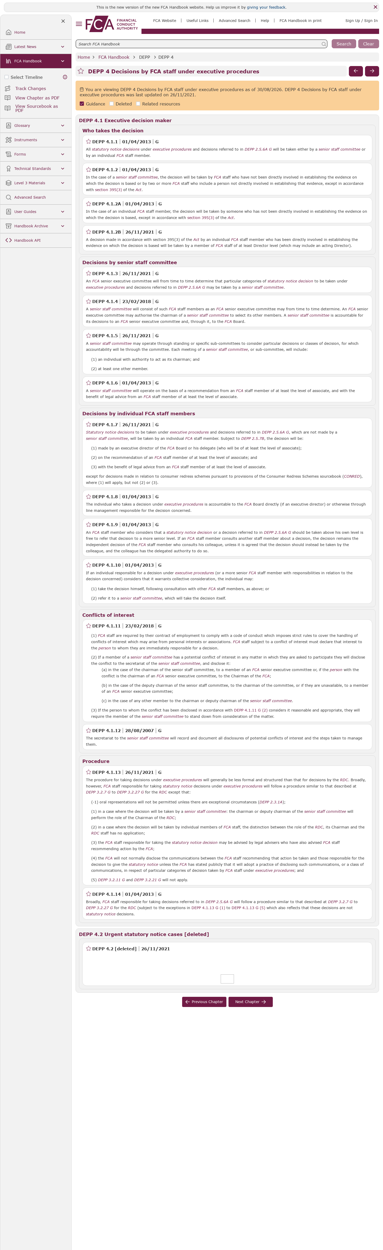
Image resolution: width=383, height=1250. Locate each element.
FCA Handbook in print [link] (301, 20)
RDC (344, 780)
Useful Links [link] (197, 20)
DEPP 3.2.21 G (147, 880)
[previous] (356, 71)
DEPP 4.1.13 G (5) (248, 907)
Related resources (161, 103)
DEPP (145, 57)
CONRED (352, 476)
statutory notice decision (290, 281)
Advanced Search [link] (234, 20)
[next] (372, 71)
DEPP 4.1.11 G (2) (251, 710)
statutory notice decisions (115, 149)
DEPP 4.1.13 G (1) (208, 907)
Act (138, 190)
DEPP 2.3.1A (271, 802)
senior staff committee (339, 149)
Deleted (124, 103)
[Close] (375, 7)
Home (84, 57)
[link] (112, 24)
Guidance (95, 103)
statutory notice (177, 786)
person (104, 648)
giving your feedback (266, 7)
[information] (65, 77)
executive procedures (172, 149)
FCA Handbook (114, 57)
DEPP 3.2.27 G (130, 792)
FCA (120, 155)
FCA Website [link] (164, 20)
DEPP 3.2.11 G (111, 880)
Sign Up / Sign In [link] (361, 20)
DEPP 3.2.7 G (98, 792)
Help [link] (265, 20)
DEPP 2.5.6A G (258, 149)
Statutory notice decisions (110, 432)
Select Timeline (27, 77)
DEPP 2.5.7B (252, 438)
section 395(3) (108, 189)
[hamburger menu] (79, 24)
